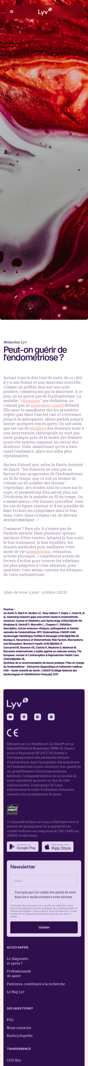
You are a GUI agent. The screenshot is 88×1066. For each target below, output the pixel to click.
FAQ (10, 1020)
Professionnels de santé (19, 973)
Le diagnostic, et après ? (18, 961)
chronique (30, 400)
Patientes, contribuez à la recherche (36, 984)
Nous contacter (19, 1028)
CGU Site (14, 1060)
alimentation (39, 551)
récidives (38, 428)
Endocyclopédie (20, 1035)
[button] (11, 11)
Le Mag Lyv (16, 992)
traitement (41, 405)
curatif (57, 405)
